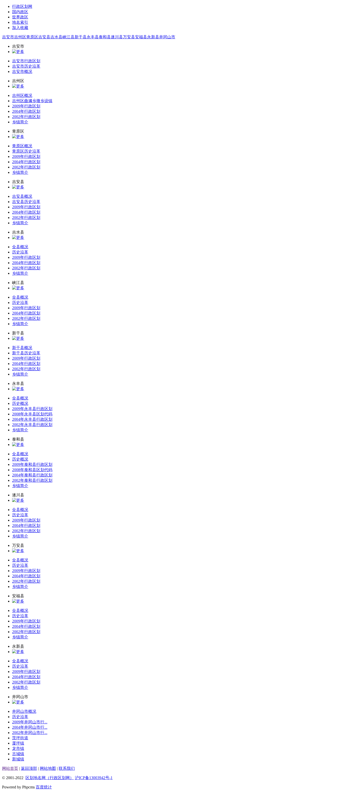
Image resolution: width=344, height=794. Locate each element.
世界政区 (20, 17)
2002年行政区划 (26, 117)
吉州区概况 (22, 95)
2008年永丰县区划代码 (32, 414)
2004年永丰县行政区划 (32, 419)
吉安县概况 (22, 196)
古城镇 (18, 754)
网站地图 (48, 768)
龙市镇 (18, 748)
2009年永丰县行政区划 (32, 409)
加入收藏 (20, 27)
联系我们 (67, 768)
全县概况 (20, 247)
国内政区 (20, 12)
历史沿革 (20, 252)
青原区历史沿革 (26, 151)
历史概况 (20, 403)
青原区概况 (22, 146)
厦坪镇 (18, 743)
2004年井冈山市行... (29, 727)
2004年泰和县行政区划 (32, 475)
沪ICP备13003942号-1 (94, 778)
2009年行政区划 (26, 106)
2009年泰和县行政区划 (32, 464)
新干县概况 (22, 348)
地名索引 (20, 22)
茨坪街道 (20, 738)
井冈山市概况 (24, 711)
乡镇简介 (20, 122)
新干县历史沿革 (26, 353)
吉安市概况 (22, 71)
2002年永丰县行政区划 (32, 424)
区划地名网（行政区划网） (49, 778)
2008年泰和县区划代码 (32, 470)
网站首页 (10, 768)
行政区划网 (22, 6)
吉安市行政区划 (26, 61)
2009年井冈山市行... (29, 722)
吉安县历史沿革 (26, 202)
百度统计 (44, 787)
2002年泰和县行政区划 (32, 480)
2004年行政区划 (26, 111)
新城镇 (18, 759)
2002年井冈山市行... (29, 732)
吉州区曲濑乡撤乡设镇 (32, 101)
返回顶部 (29, 768)
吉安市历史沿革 (26, 66)
